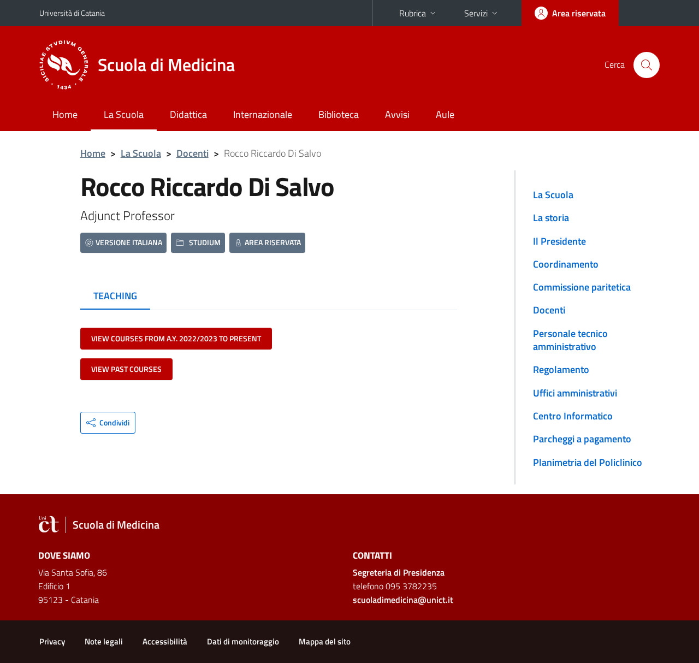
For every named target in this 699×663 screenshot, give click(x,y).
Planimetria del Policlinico (587, 462)
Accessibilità (165, 641)
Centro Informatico (573, 416)
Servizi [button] (476, 13)
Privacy (52, 641)
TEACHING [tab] (115, 295)
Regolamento (561, 369)
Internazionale (262, 114)
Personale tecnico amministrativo (570, 340)
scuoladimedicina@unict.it (403, 599)
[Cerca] (646, 65)
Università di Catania (72, 13)
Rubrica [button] (412, 13)
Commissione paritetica (582, 287)
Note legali (104, 641)
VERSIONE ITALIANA (129, 242)
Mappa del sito (325, 641)
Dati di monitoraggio (243, 641)
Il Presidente (559, 241)
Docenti (192, 153)
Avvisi (397, 114)
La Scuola (124, 114)
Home (65, 114)
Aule (445, 114)
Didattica (188, 114)
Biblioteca (338, 114)
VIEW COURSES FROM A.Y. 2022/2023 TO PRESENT (176, 338)
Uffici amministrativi (575, 393)
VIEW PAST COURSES (126, 369)
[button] (107, 423)
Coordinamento (566, 264)
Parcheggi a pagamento (582, 438)
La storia (551, 217)
